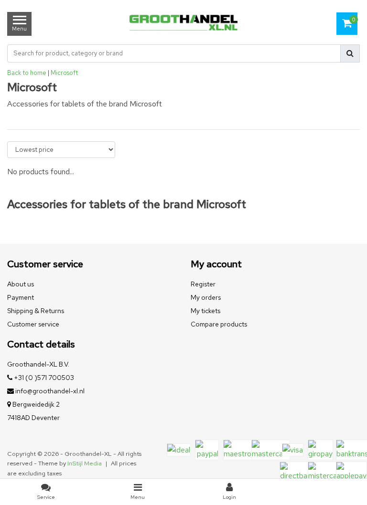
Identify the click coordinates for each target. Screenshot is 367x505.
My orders (206, 297)
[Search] (350, 53)
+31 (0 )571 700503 (43, 377)
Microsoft (64, 73)
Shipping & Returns (35, 310)
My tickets (205, 310)
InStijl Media (84, 463)
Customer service (33, 324)
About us (20, 284)
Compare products (219, 324)
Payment (20, 297)
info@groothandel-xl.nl (50, 391)
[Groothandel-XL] (183, 24)
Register (203, 284)
